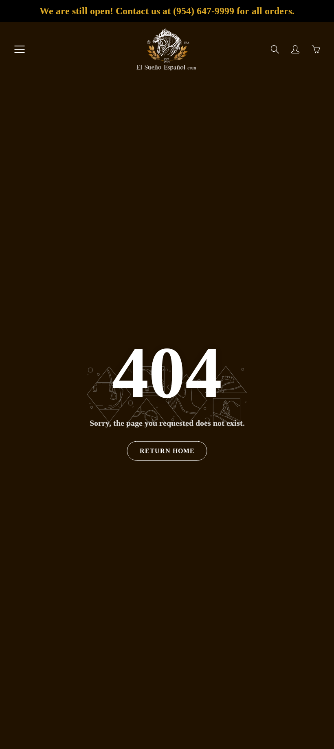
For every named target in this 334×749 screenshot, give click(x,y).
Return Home (167, 450)
